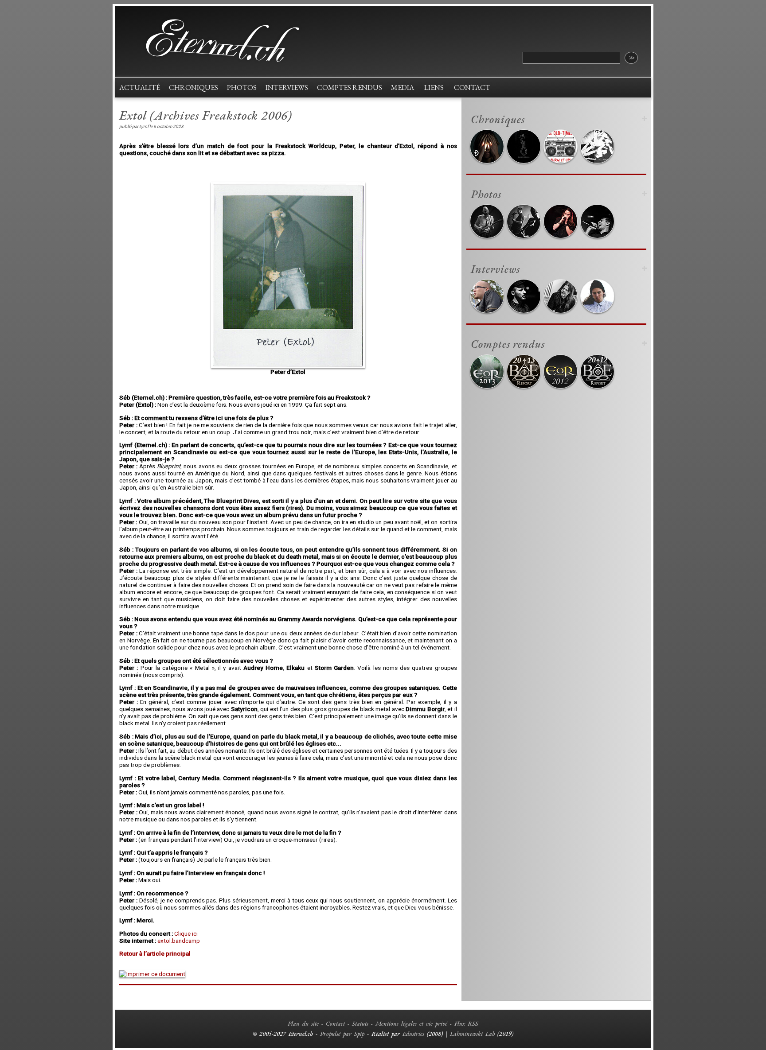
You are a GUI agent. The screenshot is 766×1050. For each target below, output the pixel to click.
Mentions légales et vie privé (411, 1023)
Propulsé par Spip (342, 1034)
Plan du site (303, 1023)
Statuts (360, 1023)
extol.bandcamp (178, 940)
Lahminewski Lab (472, 1034)
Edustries (413, 1034)
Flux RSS (466, 1023)
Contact (335, 1023)
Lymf (144, 126)
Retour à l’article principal (155, 953)
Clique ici (186, 933)
